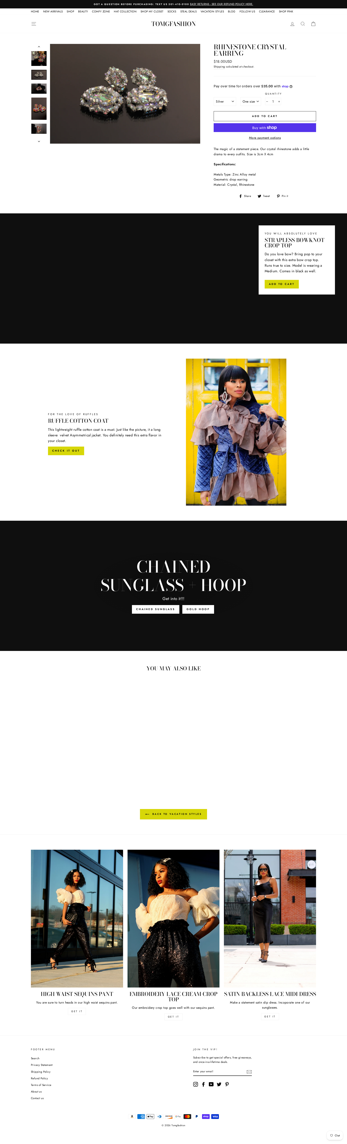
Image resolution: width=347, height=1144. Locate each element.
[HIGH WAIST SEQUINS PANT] (77, 919)
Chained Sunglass (155, 609)
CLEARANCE (267, 11)
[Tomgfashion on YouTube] (211, 1084)
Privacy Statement (42, 1065)
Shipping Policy (40, 1072)
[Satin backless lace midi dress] (270, 919)
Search (35, 1058)
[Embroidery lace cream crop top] (174, 919)
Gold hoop (198, 609)
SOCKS (171, 11)
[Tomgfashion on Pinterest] (227, 1084)
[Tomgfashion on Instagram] (195, 1084)
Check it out (66, 451)
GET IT (77, 1011)
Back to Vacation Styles (176, 814)
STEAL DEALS (188, 11)
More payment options (265, 137)
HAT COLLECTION (125, 11)
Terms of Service (41, 1085)
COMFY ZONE (101, 11)
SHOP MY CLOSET (152, 11)
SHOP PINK (286, 11)
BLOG (232, 11)
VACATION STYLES (212, 11)
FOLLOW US (247, 11)
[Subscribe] (249, 1071)
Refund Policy (39, 1078)
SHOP (70, 11)
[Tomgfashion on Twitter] (219, 1084)
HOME (35, 11)
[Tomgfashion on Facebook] (203, 1084)
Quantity (273, 94)
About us (36, 1092)
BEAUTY (83, 11)
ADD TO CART (282, 284)
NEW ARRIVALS (53, 11)
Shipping (219, 67)
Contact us (37, 1098)
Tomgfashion (173, 23)
